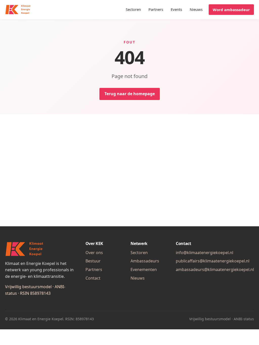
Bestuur (93, 261)
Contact (92, 278)
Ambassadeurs (145, 261)
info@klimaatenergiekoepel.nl (204, 252)
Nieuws (196, 9)
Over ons (94, 252)
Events (176, 9)
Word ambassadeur (231, 9)
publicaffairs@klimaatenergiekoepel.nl (212, 261)
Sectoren (133, 9)
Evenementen (144, 269)
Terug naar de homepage (129, 93)
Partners (155, 9)
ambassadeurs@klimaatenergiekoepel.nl (215, 269)
